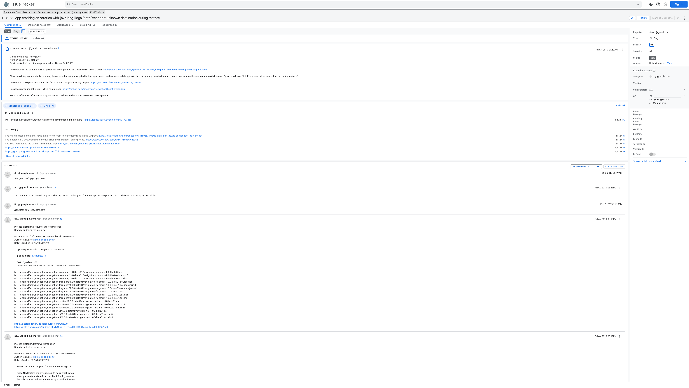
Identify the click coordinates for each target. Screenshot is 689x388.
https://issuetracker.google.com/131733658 (108, 119)
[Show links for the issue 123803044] (103, 12)
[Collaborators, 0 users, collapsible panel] (667, 89)
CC (634, 96)
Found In (637, 139)
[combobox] (354, 4)
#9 (623, 119)
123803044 (95, 12)
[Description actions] (622, 49)
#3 (623, 147)
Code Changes (638, 113)
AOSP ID (637, 129)
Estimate (638, 134)
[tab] (13, 25)
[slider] (630, 205)
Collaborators (640, 90)
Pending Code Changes (638, 121)
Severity (637, 51)
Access (637, 63)
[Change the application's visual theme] (651, 4)
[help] (658, 4)
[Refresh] (7, 18)
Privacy (6, 385)
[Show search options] (638, 4)
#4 (60, 335)
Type (635, 38)
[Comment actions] (619, 187)
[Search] (69, 4)
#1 (59, 48)
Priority (637, 44)
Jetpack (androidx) (63, 12)
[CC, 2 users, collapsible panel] (667, 96)
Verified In (638, 149)
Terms (17, 385)
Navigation (81, 12)
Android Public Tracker (19, 12)
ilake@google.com (43, 239)
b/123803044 (39, 256)
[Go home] (3, 18)
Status (636, 58)
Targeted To (639, 144)
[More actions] (685, 18)
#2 (56, 187)
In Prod (637, 154)
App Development (42, 12)
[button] (659, 38)
